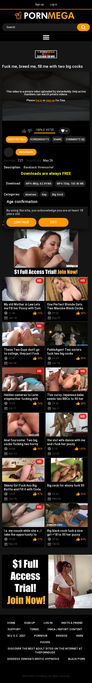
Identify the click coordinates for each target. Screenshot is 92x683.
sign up (50, 100)
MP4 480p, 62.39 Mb (38, 183)
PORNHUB (40, 635)
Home (11, 622)
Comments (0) (75, 139)
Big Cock (57, 194)
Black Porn (76, 658)
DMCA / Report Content (64, 629)
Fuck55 (45, 642)
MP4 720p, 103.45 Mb (70, 183)
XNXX (79, 635)
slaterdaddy (26, 152)
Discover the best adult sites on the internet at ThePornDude (45, 650)
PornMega (41, 676)
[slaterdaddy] (9, 152)
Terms (34, 629)
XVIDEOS (61, 635)
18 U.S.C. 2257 (16, 635)
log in (39, 100)
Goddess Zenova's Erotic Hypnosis (33, 658)
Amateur (30, 194)
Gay (44, 194)
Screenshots (39, 139)
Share (57, 139)
